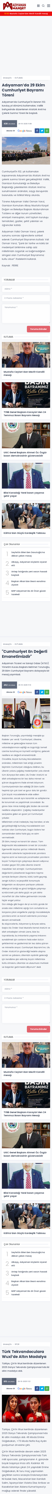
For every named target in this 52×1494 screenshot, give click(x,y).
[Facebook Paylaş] (37, 130)
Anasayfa (7, 78)
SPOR (17, 1344)
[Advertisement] (26, 48)
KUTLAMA (19, 78)
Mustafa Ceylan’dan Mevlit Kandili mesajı (26, 13)
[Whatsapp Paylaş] (47, 130)
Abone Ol (10, 131)
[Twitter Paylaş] (42, 130)
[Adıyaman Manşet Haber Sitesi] (14, 5)
